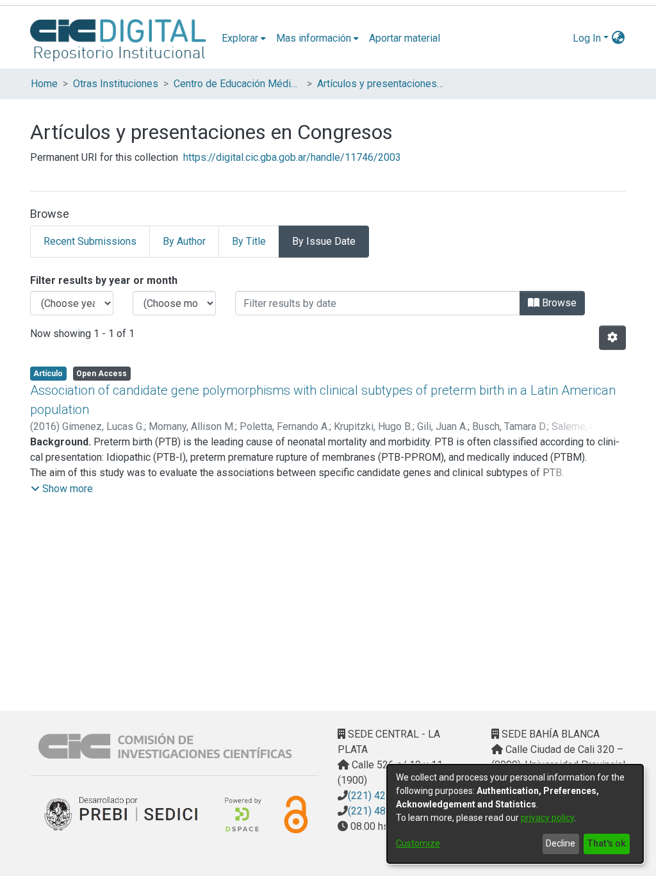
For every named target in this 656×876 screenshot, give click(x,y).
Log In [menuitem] (587, 38)
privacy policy (547, 818)
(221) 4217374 (381, 795)
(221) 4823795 (381, 811)
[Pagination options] (612, 338)
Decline (560, 843)
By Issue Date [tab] (324, 241)
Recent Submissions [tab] (90, 241)
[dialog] (515, 813)
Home (44, 84)
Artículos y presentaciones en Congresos (381, 84)
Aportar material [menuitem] (404, 38)
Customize (418, 843)
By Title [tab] (249, 241)
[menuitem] (244, 38)
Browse (558, 303)
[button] (62, 489)
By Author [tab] (184, 241)
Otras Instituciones (115, 84)
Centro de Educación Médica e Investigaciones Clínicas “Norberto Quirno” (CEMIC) (238, 84)
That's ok (606, 843)
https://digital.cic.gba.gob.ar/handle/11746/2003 (292, 157)
